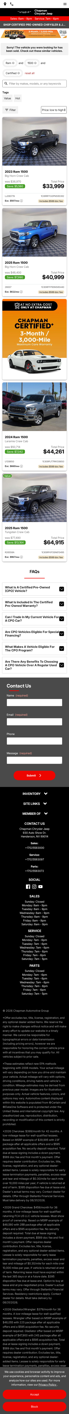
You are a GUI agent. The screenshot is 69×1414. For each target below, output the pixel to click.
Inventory (32, 794)
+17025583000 (34, 847)
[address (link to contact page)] (5, 4)
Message (19, 753)
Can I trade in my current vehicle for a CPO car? (32, 618)
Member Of (31, 813)
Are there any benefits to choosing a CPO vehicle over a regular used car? (31, 665)
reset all (29, 73)
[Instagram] (34, 886)
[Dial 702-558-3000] (11, 4)
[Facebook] (28, 886)
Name (17, 695)
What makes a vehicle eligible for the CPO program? (30, 648)
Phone (11, 734)
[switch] (65, 4)
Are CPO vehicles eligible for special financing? (32, 633)
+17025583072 (34, 871)
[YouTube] (40, 886)
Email (17, 714)
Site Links (32, 804)
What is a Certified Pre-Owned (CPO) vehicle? (27, 589)
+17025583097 (34, 859)
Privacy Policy (48, 1384)
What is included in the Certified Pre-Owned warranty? (29, 603)
